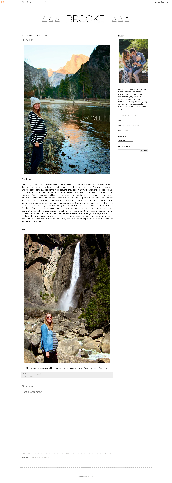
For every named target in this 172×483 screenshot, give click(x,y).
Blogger (90, 477)
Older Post (108, 454)
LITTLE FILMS (126, 120)
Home (68, 454)
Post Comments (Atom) (40, 457)
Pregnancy (32, 376)
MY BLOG (128, 115)
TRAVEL (124, 130)
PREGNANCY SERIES (130, 125)
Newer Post (26, 454)
